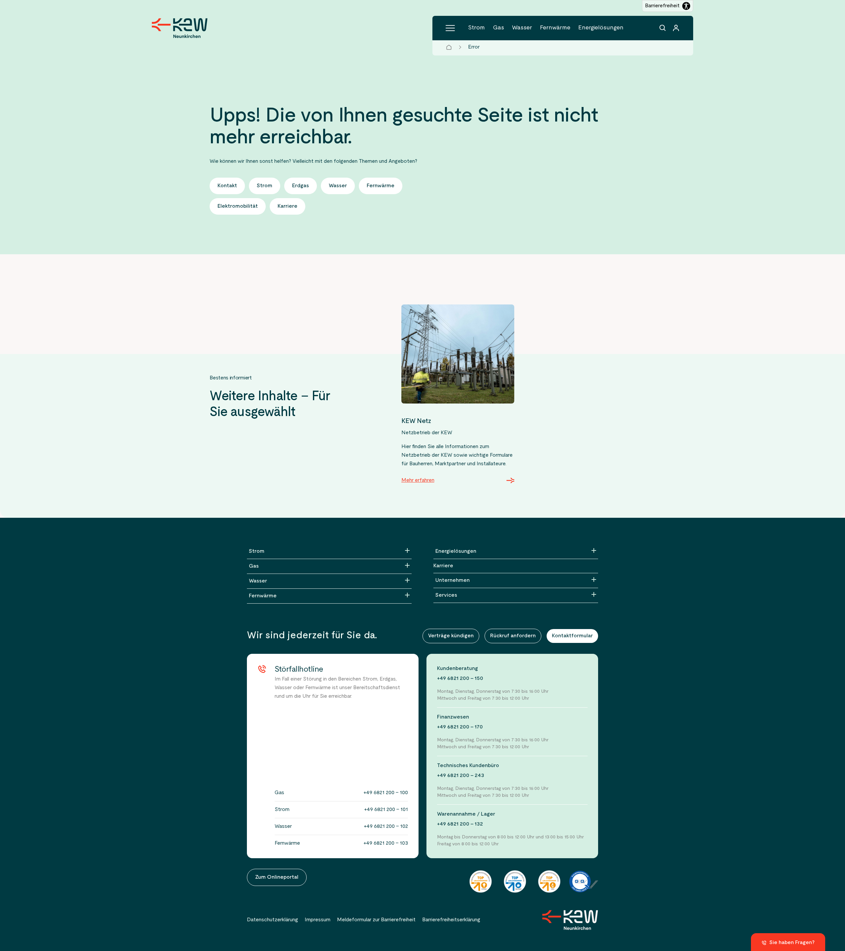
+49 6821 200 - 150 (460, 678)
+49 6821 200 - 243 (460, 775)
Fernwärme (555, 28)
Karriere (443, 566)
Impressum (317, 920)
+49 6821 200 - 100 (385, 792)
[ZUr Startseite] (570, 920)
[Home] (449, 47)
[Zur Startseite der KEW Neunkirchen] (180, 28)
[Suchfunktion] (663, 28)
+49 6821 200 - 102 (386, 826)
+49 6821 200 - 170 (460, 727)
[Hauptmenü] (450, 28)
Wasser (522, 28)
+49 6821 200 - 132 (460, 824)
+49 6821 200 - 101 (386, 809)
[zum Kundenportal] (676, 28)
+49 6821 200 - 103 (385, 843)
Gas (498, 28)
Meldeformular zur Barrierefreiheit (376, 920)
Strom (476, 28)
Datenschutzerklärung (272, 920)
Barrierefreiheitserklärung (451, 920)
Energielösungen (601, 28)
